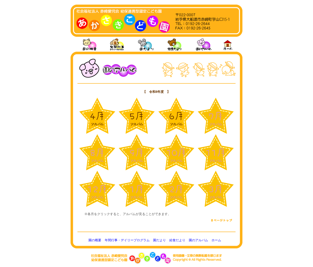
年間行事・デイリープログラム (127, 240)
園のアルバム (198, 240)
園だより (159, 240)
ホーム (216, 240)
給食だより (177, 240)
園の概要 (94, 240)
